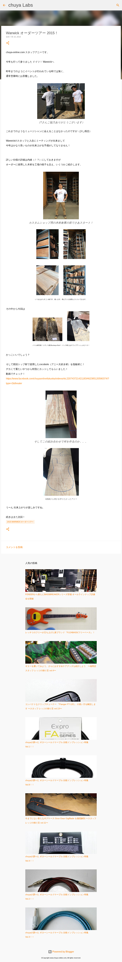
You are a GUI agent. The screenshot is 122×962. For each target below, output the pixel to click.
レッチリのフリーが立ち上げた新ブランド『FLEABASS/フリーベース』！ (60, 632)
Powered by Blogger (63, 951)
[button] (8, 43)
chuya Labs (20, 5)
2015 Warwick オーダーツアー (20, 522)
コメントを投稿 (14, 547)
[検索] (118, 5)
